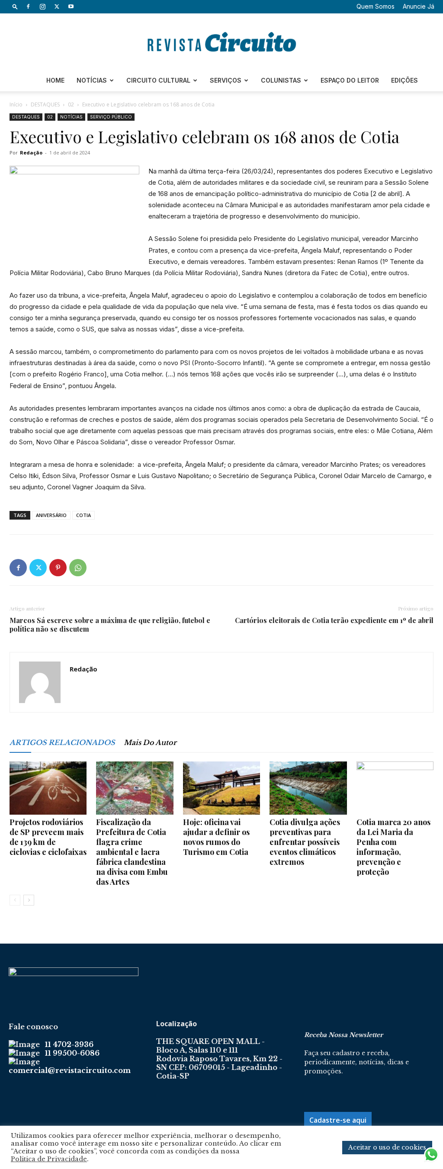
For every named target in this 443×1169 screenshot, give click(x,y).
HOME (55, 80)
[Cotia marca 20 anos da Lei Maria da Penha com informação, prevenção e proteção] (394, 788)
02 (71, 104)
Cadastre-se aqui (337, 1120)
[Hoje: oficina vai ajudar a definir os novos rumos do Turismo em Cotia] (221, 788)
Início (16, 104)
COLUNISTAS (281, 80)
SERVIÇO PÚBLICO (111, 116)
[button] (15, 6)
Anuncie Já (418, 6)
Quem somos (375, 6)
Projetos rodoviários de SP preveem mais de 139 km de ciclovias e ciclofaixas (48, 837)
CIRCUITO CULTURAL (158, 80)
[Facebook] (28, 6)
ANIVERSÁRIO (51, 515)
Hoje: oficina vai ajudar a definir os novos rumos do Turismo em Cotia (216, 837)
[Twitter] (56, 6)
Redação (31, 152)
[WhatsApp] (78, 567)
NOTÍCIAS (92, 80)
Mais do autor (150, 742)
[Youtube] (70, 6)
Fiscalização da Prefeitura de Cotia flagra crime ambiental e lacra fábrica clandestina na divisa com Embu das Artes (132, 852)
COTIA (83, 515)
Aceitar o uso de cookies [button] (387, 1147)
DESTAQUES (45, 104)
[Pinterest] (58, 567)
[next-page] (28, 900)
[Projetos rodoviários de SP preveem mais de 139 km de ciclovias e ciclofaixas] (48, 788)
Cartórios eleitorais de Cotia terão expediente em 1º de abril (334, 620)
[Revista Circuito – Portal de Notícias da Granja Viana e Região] (221, 42)
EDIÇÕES (404, 80)
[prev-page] (15, 900)
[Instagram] (42, 6)
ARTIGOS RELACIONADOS (62, 742)
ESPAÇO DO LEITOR (350, 80)
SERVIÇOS (225, 80)
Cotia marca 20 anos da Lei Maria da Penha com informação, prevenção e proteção (393, 847)
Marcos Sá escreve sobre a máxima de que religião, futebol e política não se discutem (110, 624)
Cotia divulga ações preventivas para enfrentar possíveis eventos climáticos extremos (305, 842)
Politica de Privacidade (49, 1159)
